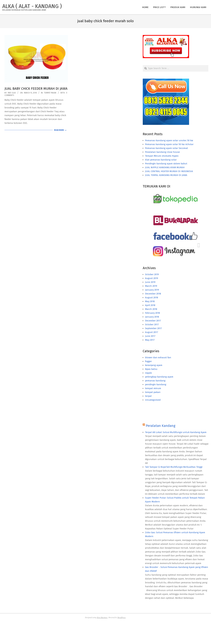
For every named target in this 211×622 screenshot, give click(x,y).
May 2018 (150, 301)
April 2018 (150, 305)
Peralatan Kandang (160, 426)
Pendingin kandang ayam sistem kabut (166, 163)
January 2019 (152, 289)
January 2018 (152, 316)
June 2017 (150, 336)
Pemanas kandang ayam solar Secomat (166, 148)
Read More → (60, 130)
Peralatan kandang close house (162, 152)
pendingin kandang (155, 384)
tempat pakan (50, 93)
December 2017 (153, 320)
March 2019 (151, 286)
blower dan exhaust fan (158, 357)
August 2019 (151, 278)
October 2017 (152, 324)
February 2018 (152, 313)
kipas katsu (151, 369)
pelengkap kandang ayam (159, 376)
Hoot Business (102, 617)
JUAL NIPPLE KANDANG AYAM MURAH (165, 167)
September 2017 (153, 328)
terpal (148, 396)
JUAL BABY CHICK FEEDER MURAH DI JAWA (36, 88)
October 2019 (152, 274)
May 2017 (150, 340)
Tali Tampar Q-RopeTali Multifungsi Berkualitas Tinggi (173, 467)
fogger (148, 361)
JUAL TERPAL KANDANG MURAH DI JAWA (166, 175)
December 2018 (153, 293)
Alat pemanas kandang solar (161, 159)
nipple (148, 373)
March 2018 (151, 309)
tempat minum (153, 388)
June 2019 (150, 282)
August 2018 (151, 297)
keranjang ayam (153, 365)
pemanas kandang (155, 380)
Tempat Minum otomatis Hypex (161, 155)
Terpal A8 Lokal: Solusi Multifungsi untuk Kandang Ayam (176, 432)
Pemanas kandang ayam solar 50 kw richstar (169, 144)
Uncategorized (153, 399)
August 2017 (151, 332)
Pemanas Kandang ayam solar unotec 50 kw (169, 140)
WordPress (121, 617)
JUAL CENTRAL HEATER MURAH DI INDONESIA (169, 171)
